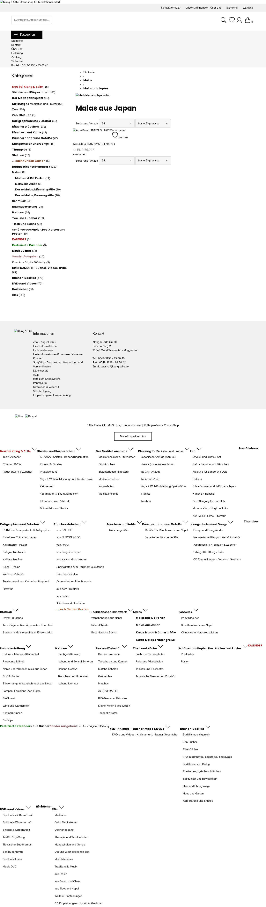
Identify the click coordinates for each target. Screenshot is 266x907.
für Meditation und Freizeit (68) (37, 104)
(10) (38, 189)
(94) (27, 207)
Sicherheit (17, 61)
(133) (28, 218)
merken (123, 137)
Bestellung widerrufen (133, 436)
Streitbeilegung (42, 391)
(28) (27, 224)
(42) (35, 138)
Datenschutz (40, 370)
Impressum (40, 382)
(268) (18, 295)
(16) (21, 212)
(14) (28, 256)
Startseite (17, 40)
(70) (27, 283)
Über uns (16, 48)
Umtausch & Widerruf (46, 386)
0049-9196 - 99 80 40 (35, 65)
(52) (21, 155)
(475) (27, 278)
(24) (39, 270)
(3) (23, 115)
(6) (30, 161)
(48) (33, 144)
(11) (32, 178)
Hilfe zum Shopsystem (46, 378)
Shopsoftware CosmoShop (162, 425)
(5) (21, 149)
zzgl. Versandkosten (129, 425)
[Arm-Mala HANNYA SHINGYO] (92, 133)
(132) (29, 127)
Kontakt (15, 44)
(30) (38, 232)
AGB (36, 374)
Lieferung (17, 53)
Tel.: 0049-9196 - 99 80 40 (108, 358)
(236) (18, 109)
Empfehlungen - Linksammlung (52, 395)
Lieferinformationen (44, 346)
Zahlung (16, 57)
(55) (34, 121)
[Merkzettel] (232, 22)
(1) (28, 183)
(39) (19, 172)
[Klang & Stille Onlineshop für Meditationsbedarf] (30, 2)
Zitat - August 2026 (44, 341)
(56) (30, 98)
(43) (29, 132)
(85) (33, 92)
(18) (37, 195)
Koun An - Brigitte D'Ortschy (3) (31, 262)
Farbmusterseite (43, 350)
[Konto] (239, 22)
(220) (34, 167)
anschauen (119, 130)
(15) (30, 87)
